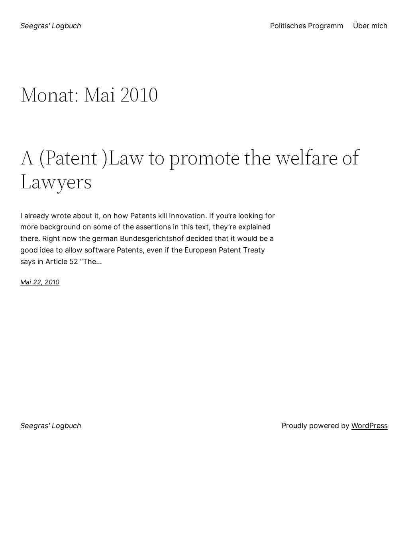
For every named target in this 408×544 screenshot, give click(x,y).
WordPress (369, 425)
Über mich (370, 26)
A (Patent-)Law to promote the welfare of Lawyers (189, 169)
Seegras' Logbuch (50, 26)
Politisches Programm (306, 26)
